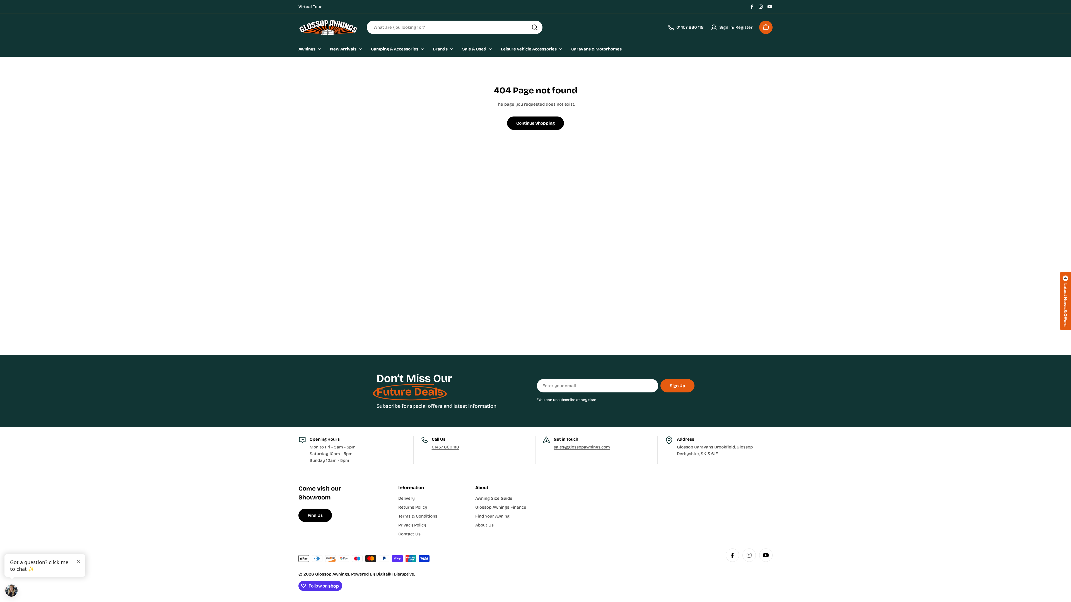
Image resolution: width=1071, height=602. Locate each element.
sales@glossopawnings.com (582, 447)
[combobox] (454, 27)
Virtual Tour (310, 6)
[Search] (534, 27)
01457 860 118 (445, 447)
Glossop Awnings (332, 574)
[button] (1065, 301)
